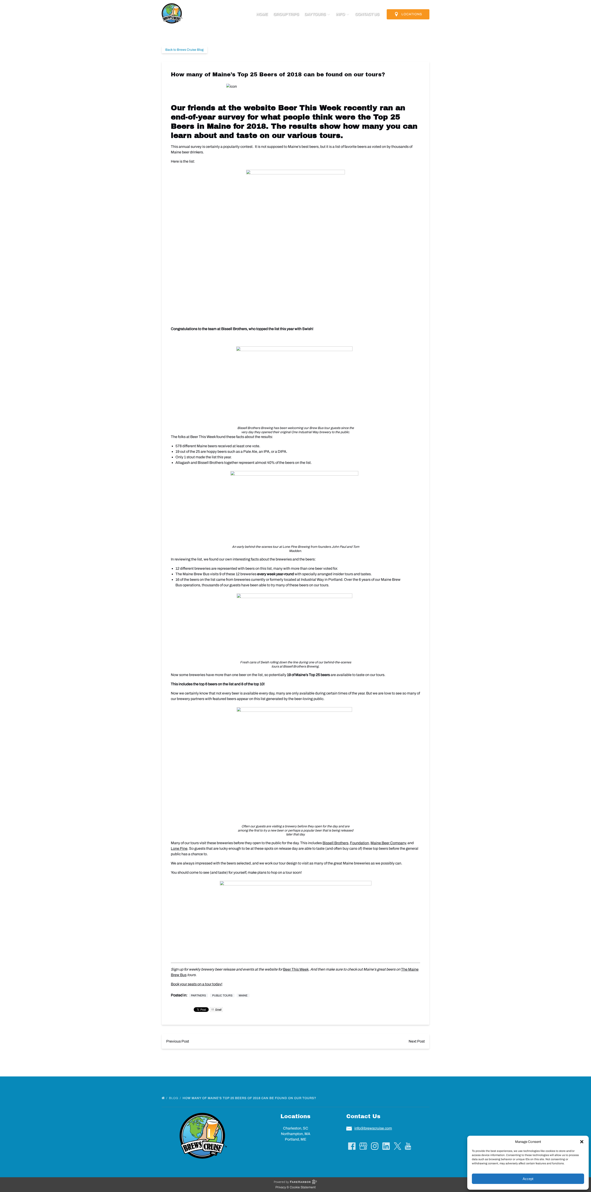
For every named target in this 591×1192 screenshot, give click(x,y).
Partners (198, 995)
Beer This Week (309, 108)
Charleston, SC (295, 1128)
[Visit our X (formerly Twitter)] (397, 1146)
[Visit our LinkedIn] (386, 1146)
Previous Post (177, 1041)
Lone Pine (179, 848)
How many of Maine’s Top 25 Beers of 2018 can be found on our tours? (250, 1098)
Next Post (417, 1041)
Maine (243, 995)
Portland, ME (295, 1139)
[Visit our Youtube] (408, 1146)
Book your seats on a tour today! (196, 984)
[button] (581, 1141)
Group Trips (286, 14)
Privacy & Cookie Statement (295, 1187)
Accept (528, 1179)
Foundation (359, 843)
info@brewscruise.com (373, 1128)
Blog (174, 1098)
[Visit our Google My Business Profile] (363, 1146)
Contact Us (367, 14)
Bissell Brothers (335, 843)
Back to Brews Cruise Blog (184, 49)
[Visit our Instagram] (374, 1146)
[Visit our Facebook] (352, 1146)
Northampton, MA (295, 1134)
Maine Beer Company (388, 843)
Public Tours (222, 995)
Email (218, 1009)
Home (262, 14)
